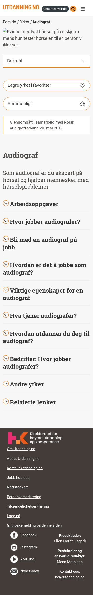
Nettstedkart (17, 487)
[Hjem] (21, 7)
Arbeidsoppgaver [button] (34, 204)
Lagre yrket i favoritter (29, 85)
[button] (46, 221)
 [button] (47, 428)
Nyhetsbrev (29, 571)
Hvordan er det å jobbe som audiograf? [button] (44, 268)
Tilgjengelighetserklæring (28, 506)
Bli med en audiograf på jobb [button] (40, 243)
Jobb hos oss (18, 477)
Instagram (28, 547)
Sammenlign (20, 103)
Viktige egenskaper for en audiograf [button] (43, 294)
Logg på (13, 516)
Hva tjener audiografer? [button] (43, 315)
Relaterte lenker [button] (33, 402)
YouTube (27, 559)
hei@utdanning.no (70, 577)
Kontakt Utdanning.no (25, 468)
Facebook (28, 535)
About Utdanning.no (23, 458)
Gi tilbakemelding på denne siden (34, 525)
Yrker (24, 22)
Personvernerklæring (24, 497)
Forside (9, 22)
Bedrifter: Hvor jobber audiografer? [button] (37, 362)
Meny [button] (84, 9)
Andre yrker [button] (27, 384)
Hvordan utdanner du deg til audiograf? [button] (46, 337)
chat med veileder (55, 9)
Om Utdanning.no (21, 449)
